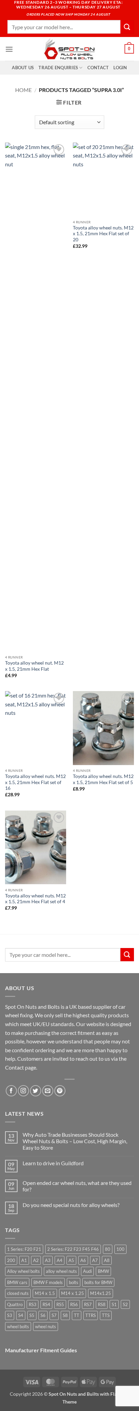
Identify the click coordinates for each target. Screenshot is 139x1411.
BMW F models (48, 1282)
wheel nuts (45, 1326)
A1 (24, 1260)
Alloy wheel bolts (23, 1271)
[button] (9, 49)
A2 (36, 1260)
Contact (98, 67)
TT (76, 1315)
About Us (23, 67)
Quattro (15, 1304)
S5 (31, 1315)
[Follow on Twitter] (35, 1090)
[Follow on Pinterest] (59, 1090)
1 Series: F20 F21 (24, 1249)
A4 (59, 1260)
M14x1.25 (100, 1293)
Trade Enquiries (58, 67)
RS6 (74, 1304)
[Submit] (127, 27)
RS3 (32, 1304)
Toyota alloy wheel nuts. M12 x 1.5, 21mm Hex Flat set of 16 (35, 782)
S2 (125, 1304)
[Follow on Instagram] (23, 1090)
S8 (65, 1315)
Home (23, 90)
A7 (95, 1260)
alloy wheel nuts (61, 1271)
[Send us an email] (47, 1090)
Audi (87, 1271)
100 (120, 1249)
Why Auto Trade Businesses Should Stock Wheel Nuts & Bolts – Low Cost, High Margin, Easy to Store (75, 1141)
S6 (43, 1315)
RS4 (46, 1304)
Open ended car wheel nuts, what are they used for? (77, 1186)
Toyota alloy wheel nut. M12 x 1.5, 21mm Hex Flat (34, 666)
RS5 (60, 1304)
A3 (48, 1260)
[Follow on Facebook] (11, 1090)
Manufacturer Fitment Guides (41, 1350)
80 (107, 1249)
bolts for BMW (98, 1282)
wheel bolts (18, 1326)
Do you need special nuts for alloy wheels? (71, 1205)
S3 (9, 1315)
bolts (73, 1282)
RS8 (102, 1304)
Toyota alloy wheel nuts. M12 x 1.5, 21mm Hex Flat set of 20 (103, 233)
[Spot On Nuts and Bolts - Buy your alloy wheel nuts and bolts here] (69, 49)
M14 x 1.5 (45, 1293)
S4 (20, 1315)
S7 (54, 1315)
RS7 (88, 1304)
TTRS (90, 1315)
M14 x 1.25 (72, 1293)
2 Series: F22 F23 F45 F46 (73, 1249)
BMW (103, 1271)
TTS (106, 1315)
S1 (114, 1304)
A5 (71, 1260)
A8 (107, 1260)
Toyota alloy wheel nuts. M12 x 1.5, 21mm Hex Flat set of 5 (103, 779)
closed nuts (18, 1293)
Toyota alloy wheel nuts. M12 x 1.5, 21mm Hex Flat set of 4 (35, 899)
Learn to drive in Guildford (53, 1163)
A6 (83, 1260)
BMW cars (17, 1282)
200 (11, 1260)
